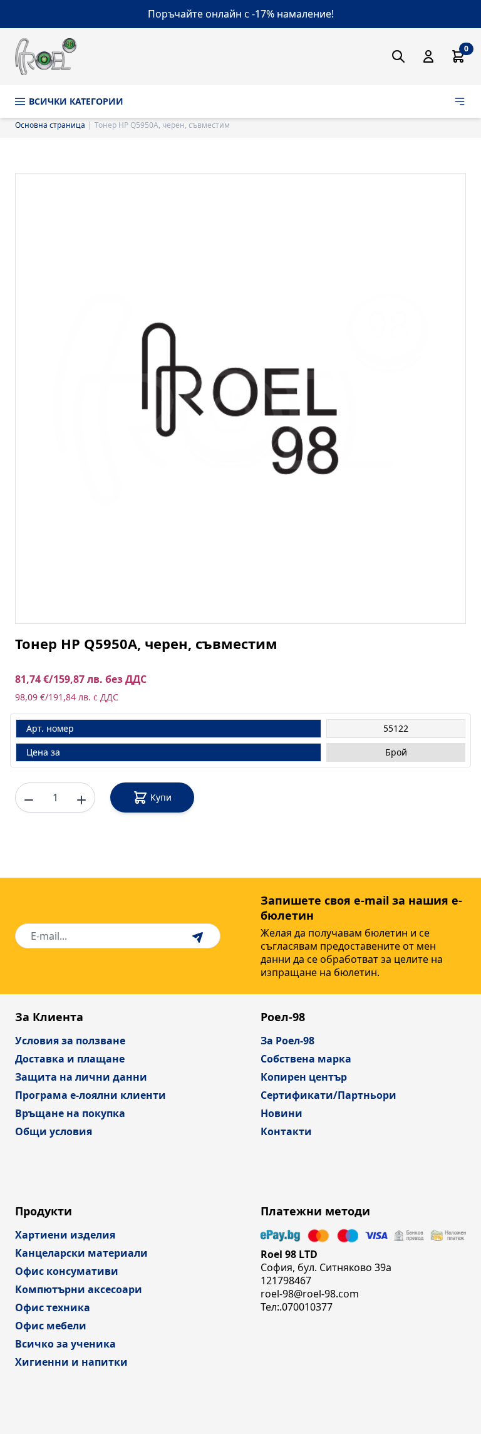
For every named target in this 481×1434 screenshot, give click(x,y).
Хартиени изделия (65, 1235)
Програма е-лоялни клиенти (90, 1095)
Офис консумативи (66, 1271)
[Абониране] (199, 936)
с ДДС (105, 697)
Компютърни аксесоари (78, 1289)
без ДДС (126, 679)
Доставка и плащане (70, 1059)
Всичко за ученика (65, 1344)
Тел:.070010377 (297, 1307)
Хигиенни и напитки (71, 1362)
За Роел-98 (287, 1040)
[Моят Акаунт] (428, 56)
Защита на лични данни (81, 1077)
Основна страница (50, 125)
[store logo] (45, 56)
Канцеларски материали (81, 1253)
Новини (282, 1113)
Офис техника (52, 1307)
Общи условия (53, 1131)
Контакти (286, 1131)
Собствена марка (306, 1059)
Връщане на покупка (70, 1113)
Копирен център (304, 1077)
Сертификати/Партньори (328, 1095)
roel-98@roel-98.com (310, 1294)
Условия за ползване (70, 1040)
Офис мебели (50, 1326)
